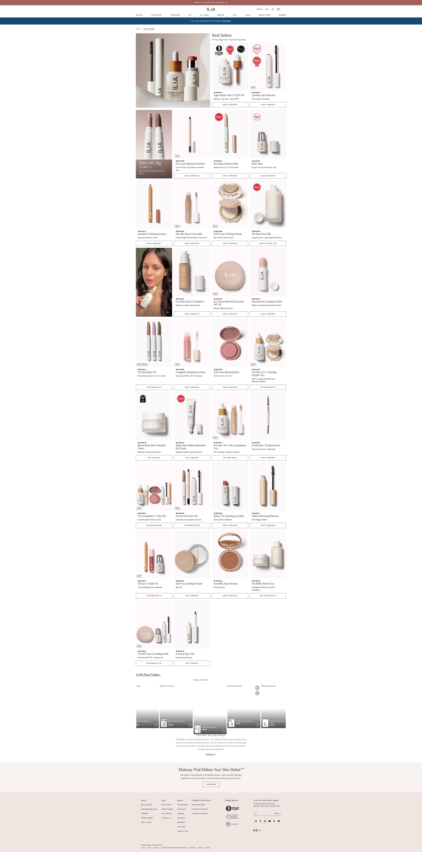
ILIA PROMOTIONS (198, 805)
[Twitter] (278, 821)
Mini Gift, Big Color (150, 165)
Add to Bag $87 (154, 458)
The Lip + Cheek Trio (148, 583)
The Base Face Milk (261, 234)
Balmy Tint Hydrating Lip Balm (229, 516)
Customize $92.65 (230, 458)
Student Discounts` (200, 809)
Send (277, 814)
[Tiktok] (265, 821)
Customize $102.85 (192, 525)
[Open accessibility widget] (232, 824)
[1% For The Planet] (232, 808)
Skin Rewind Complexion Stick (267, 301)
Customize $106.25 (268, 387)
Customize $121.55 (154, 663)
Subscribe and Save (149, 809)
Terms (149, 848)
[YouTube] (269, 821)
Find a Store (146, 822)
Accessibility (192, 848)
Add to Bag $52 (192, 596)
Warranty (207, 848)
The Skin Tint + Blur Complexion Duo (230, 447)
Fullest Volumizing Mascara (265, 516)
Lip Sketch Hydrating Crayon (152, 234)
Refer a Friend (147, 818)
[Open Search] (273, 9)
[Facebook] (260, 821)
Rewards (282, 15)
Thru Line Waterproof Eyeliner (190, 163)
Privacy (143, 848)
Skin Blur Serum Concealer (189, 234)
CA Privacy (156, 848)
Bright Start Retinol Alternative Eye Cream (191, 447)
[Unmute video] (224, 681)
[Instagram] (256, 821)
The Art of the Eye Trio (187, 516)
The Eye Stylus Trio (147, 372)
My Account (166, 805)
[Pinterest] (274, 821)
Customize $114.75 (154, 387)
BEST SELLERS (146, 805)
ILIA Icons (181, 827)
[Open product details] (157, 725)
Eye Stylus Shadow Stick (226, 163)
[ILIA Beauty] (211, 9)
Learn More (211, 784)
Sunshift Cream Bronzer (226, 583)
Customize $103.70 (154, 596)
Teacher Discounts (200, 814)
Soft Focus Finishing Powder (228, 234)
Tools (247, 15)
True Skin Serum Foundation (190, 301)
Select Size (268, 243)
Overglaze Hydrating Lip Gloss (191, 372)
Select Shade (230, 105)
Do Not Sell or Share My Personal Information (174, 848)
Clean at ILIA (182, 831)
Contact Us (166, 818)
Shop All (139, 15)
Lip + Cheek (204, 15)
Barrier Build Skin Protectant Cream (152, 447)
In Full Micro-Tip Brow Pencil (266, 445)
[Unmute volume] (167, 312)
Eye (189, 15)
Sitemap (200, 848)
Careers (180, 814)
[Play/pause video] (224, 687)
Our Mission (182, 805)
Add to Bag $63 (192, 458)
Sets (235, 15)
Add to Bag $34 (192, 663)
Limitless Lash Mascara (263, 95)
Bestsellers (157, 15)
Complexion (175, 15)
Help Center (167, 814)
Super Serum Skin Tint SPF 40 (229, 95)
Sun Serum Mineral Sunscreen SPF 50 (229, 303)
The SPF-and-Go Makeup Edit (153, 653)
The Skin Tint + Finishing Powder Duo (264, 374)
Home (138, 29)
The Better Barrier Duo (263, 583)
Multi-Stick (257, 163)
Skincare (221, 15)
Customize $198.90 (154, 525)
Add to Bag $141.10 (268, 596)
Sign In (259, 9)
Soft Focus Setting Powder (189, 583)
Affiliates (181, 818)
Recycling (181, 809)
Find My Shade (264, 15)
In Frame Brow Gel (185, 653)
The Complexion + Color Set (152, 516)
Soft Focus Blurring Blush (226, 372)
